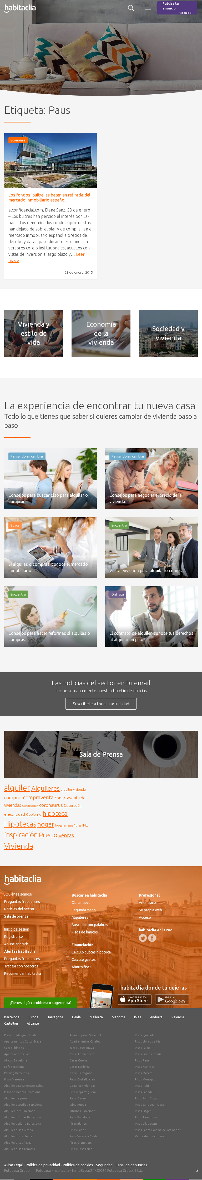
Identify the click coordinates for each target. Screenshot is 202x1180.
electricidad (14, 814)
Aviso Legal (13, 1165)
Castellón (11, 1023)
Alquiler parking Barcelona (22, 1123)
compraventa (38, 797)
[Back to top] (190, 1168)
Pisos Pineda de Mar (149, 1054)
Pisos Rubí (142, 1085)
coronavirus (51, 805)
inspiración (21, 835)
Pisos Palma (142, 1047)
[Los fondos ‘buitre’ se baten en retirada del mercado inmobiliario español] (50, 160)
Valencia (177, 1017)
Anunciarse (148, 903)
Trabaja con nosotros (21, 966)
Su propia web (150, 910)
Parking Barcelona (16, 1073)
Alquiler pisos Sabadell (85, 1035)
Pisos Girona (78, 1098)
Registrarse (13, 937)
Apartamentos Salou (18, 1054)
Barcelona (11, 1017)
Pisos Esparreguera (83, 1092)
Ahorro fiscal (82, 967)
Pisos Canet (78, 1130)
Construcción (30, 805)
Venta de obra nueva (149, 1136)
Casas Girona (78, 1060)
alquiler (17, 788)
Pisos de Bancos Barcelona (22, 1092)
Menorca (118, 1017)
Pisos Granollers (81, 1142)
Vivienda (18, 846)
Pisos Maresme (14, 1079)
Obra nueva (81, 903)
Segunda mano (84, 910)
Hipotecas (20, 824)
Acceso (145, 917)
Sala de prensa (16, 916)
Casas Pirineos (14, 1047)
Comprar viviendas (82, 1085)
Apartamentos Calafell (85, 1041)
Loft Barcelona (14, 1066)
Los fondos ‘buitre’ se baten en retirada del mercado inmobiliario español (49, 197)
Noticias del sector (19, 909)
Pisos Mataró (144, 1073)
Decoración (73, 805)
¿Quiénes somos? (18, 894)
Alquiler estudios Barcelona (23, 1104)
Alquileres (45, 788)
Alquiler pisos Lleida (18, 1136)
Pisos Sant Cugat (146, 1098)
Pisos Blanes (78, 1123)
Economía (18, 140)
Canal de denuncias (131, 1165)
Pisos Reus (142, 1060)
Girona (33, 1017)
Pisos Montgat (145, 1079)
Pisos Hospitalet (81, 1148)
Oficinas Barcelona (82, 1111)
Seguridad (104, 1165)
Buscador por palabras (90, 925)
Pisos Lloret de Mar (148, 1041)
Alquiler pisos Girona (18, 1130)
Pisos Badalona (80, 1117)
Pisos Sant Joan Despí (150, 1104)
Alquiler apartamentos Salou (24, 1085)
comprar (13, 797)
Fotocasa (43, 1170)
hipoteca (55, 813)
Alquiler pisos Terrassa (19, 1148)
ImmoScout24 (83, 1170)
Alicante (33, 1023)
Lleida (76, 1017)
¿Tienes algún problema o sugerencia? (40, 1003)
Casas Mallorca (80, 1066)
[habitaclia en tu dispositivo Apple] (136, 1003)
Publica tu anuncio (177, 8)
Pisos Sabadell (144, 1092)
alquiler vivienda (73, 789)
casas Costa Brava (82, 1047)
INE (85, 825)
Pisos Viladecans (146, 1123)
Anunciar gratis (16, 944)
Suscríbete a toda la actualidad (101, 703)
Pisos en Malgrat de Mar (21, 1035)
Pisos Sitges (143, 1111)
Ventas (66, 835)
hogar (45, 824)
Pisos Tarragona (146, 1117)
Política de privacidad (43, 1165)
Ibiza (137, 1017)
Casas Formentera (82, 1054)
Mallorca (96, 1017)
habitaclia (61, 1170)
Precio (48, 835)
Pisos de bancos (85, 932)
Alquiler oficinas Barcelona (22, 1117)
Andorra (156, 1017)
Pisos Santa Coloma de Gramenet (158, 1130)
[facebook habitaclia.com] (152, 938)
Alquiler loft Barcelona (19, 1111)
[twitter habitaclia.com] (143, 938)
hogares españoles (68, 825)
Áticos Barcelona (15, 1060)
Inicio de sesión (16, 929)
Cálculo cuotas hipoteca (91, 952)
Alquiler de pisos (15, 1098)
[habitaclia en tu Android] (172, 1003)
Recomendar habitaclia (22, 973)
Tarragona (55, 1017)
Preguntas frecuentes (22, 901)
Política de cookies (78, 1165)
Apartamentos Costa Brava (22, 1041)
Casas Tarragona (81, 1073)
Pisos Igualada (144, 1035)
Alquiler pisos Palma (18, 1142)
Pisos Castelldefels (82, 1079)
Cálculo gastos (84, 959)
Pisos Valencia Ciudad (84, 1136)
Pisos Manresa (144, 1066)
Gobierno (34, 814)
